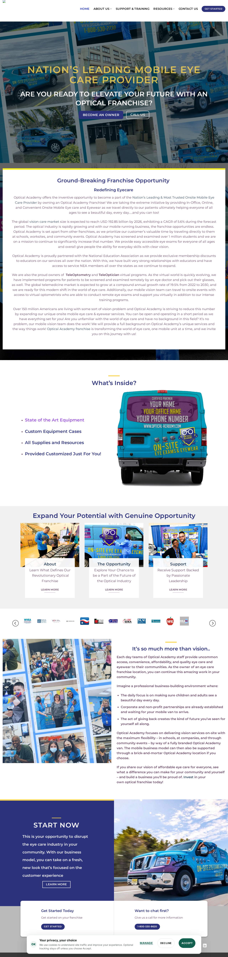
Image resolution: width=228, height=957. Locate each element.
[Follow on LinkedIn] (205, 946)
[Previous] (15, 623)
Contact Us (188, 8)
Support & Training (132, 8)
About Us (102, 8)
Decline (166, 943)
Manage (146, 943)
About (50, 564)
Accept (187, 943)
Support (178, 564)
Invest (188, 777)
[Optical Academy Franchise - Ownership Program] (20, 9)
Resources (162, 8)
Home (84, 8)
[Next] (212, 623)
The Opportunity (114, 564)
